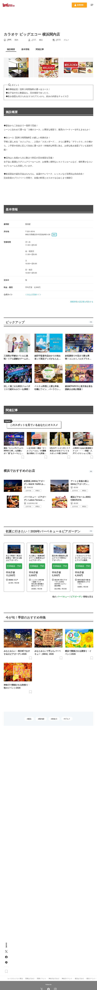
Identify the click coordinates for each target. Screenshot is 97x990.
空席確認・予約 (14, 566)
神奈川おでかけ (54, 978)
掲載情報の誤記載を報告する (81, 301)
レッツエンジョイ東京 (15, 978)
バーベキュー (63, 596)
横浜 (29, 719)
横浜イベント (91, 978)
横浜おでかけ (79, 978)
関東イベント (41, 978)
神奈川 (54, 719)
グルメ (67, 718)
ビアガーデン (76, 596)
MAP (54, 234)
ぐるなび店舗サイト (33, 294)
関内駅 (41, 719)
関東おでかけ (29, 978)
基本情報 (12, 209)
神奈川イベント (67, 978)
